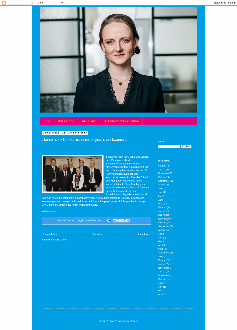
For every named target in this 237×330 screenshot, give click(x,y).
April (160, 200)
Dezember (163, 215)
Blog (47, 121)
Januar (161, 169)
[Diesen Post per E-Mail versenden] (114, 220)
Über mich (65, 121)
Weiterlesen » (49, 211)
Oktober (162, 177)
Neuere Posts (50, 234)
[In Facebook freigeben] (125, 220)
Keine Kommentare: (95, 220)
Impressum (88, 121)
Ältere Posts (144, 234)
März (160, 203)
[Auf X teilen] (121, 220)
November (163, 173)
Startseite (97, 234)
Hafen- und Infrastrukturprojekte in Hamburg (84, 139)
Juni (160, 192)
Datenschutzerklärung (121, 121)
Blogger (133, 321)
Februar (162, 165)
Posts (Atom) (60, 239)
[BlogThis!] (118, 220)
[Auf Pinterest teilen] (128, 220)
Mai (160, 196)
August (161, 184)
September (163, 181)
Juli (160, 188)
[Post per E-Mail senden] (108, 220)
